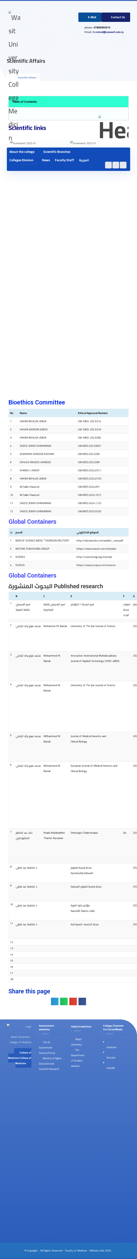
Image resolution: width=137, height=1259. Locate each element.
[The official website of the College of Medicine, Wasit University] (14, 78)
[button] (123, 154)
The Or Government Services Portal (47, 1047)
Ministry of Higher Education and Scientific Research (50, 1063)
